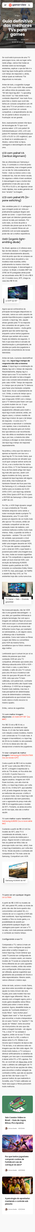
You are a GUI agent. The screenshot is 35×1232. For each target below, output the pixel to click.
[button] (5, 5)
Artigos (17, 16)
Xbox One (23, 1062)
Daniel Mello (13, 40)
